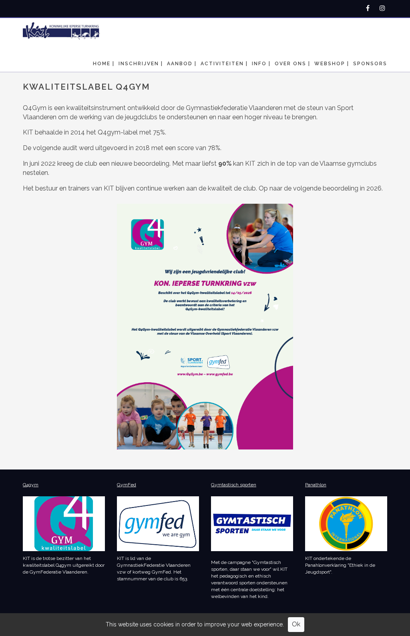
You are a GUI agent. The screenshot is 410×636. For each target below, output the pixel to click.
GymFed (126, 485)
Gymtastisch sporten (233, 485)
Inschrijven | (141, 63)
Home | (104, 63)
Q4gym (30, 485)
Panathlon (315, 485)
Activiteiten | (224, 63)
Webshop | (331, 63)
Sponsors (370, 63)
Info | (261, 63)
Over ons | (292, 63)
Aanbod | (182, 63)
